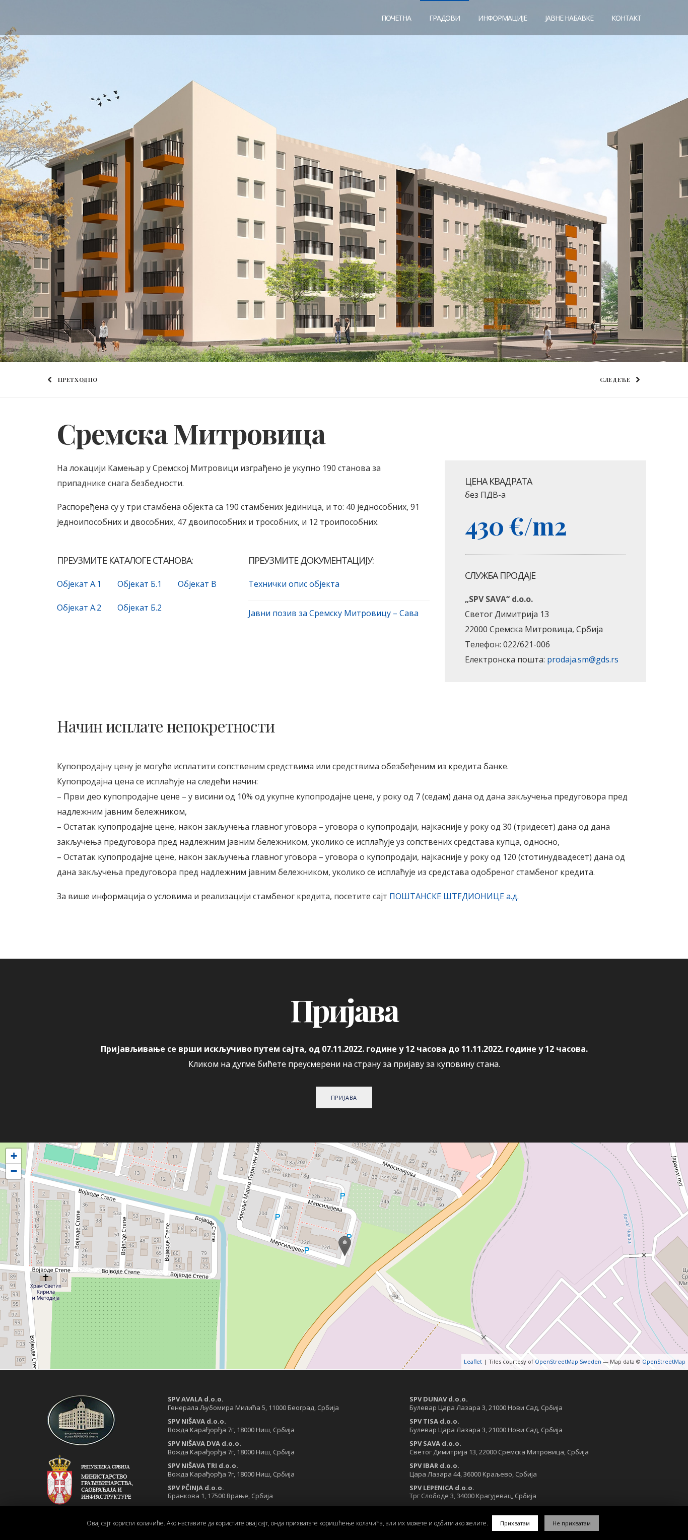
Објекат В (197, 583)
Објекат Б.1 (139, 583)
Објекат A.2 (79, 607)
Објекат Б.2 (139, 607)
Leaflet (473, 1361)
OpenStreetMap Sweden (568, 1361)
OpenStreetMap (663, 1361)
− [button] (14, 1171)
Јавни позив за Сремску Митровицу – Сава (333, 613)
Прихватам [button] (515, 1523)
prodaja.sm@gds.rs (582, 659)
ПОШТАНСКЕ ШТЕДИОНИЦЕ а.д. (454, 896)
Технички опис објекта (293, 583)
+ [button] (14, 1156)
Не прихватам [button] (572, 1523)
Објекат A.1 (79, 583)
